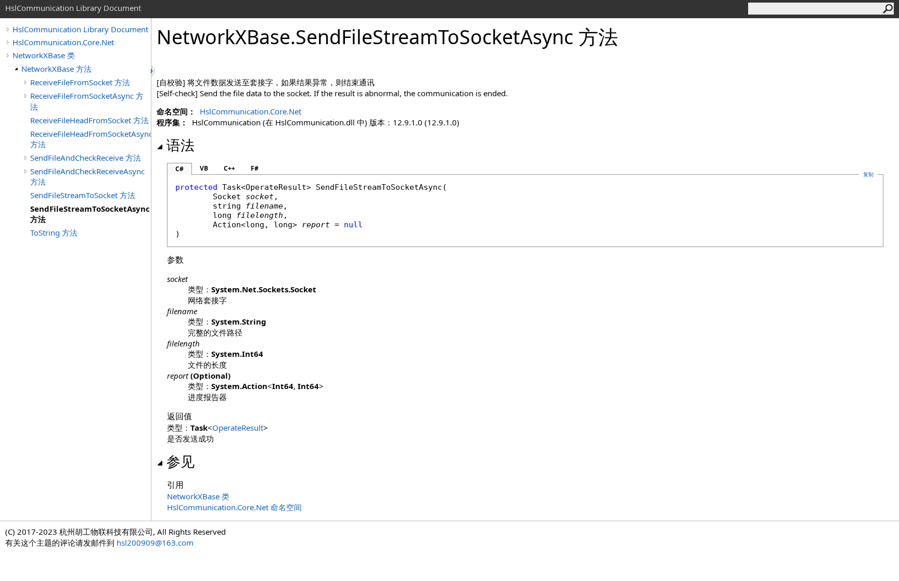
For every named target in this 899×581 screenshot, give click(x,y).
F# (255, 168)
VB (204, 168)
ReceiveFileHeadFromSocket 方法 (89, 120)
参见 (180, 461)
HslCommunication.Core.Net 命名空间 (234, 507)
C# (179, 168)
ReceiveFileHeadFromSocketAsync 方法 (90, 138)
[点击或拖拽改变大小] (153, 71)
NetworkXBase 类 (43, 55)
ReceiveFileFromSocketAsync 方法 (87, 101)
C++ (229, 168)
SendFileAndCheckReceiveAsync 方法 (87, 176)
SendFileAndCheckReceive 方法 (85, 157)
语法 (180, 145)
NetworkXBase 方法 (56, 68)
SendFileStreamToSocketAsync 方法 (90, 213)
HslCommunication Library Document (80, 29)
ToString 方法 (54, 232)
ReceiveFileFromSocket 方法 (80, 82)
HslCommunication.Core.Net (63, 42)
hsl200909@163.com (155, 542)
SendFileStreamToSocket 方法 (82, 195)
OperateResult (237, 427)
